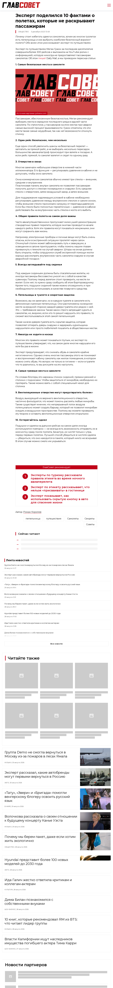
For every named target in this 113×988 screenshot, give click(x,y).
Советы (90, 524)
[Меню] (108, 5)
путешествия (53, 518)
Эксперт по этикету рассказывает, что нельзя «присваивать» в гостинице (60, 488)
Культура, (9, 890)
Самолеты (73, 518)
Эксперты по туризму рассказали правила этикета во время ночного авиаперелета (58, 478)
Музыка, (8, 762)
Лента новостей (17, 560)
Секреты (90, 518)
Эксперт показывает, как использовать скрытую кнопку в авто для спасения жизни (59, 499)
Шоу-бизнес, (10, 910)
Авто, (7, 783)
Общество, (10, 847)
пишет (42, 58)
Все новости (56, 644)
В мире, (8, 806)
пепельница (33, 518)
